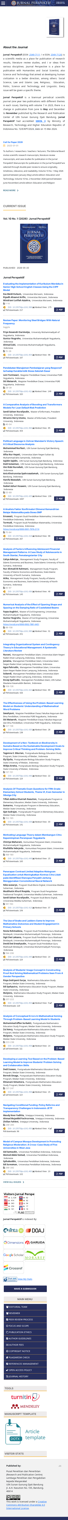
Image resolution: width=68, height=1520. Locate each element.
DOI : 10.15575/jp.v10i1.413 (20, 908)
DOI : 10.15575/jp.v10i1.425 (20, 496)
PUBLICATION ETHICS (20, 1332)
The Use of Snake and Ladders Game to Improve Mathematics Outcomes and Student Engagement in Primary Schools (31, 923)
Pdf (60, 309)
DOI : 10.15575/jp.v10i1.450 (20, 1128)
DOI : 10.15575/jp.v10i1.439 (20, 822)
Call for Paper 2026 (13, 142)
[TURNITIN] (25, 1396)
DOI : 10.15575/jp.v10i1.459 (20, 1046)
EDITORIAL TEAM (18, 1306)
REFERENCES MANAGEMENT (24, 1363)
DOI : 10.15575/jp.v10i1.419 (20, 536)
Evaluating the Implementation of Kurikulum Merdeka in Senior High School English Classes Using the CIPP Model (33, 286)
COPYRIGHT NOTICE (19, 1351)
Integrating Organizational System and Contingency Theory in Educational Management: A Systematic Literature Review (31, 647)
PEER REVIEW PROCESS (21, 1319)
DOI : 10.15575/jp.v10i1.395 (20, 631)
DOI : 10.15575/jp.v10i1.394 (20, 428)
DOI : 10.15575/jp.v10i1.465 (20, 1171)
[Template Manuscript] (25, 1431)
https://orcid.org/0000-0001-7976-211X (21, 529)
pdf (60, 1048)
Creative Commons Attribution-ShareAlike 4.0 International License (26, 1505)
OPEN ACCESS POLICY (20, 1370)
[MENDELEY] (25, 1405)
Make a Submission (25, 1288)
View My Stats (25, 1278)
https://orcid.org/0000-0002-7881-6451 (21, 624)
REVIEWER (14, 1313)
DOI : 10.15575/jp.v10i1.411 (20, 391)
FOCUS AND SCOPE (19, 1325)
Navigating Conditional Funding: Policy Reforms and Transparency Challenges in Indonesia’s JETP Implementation (31, 1108)
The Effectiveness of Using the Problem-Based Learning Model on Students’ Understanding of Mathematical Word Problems (33, 706)
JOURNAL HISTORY (18, 1376)
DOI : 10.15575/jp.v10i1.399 (20, 307)
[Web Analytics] (10, 1278)
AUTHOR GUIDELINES (20, 1338)
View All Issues (12, 1182)
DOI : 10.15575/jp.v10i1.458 (20, 1092)
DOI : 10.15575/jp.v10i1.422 (20, 690)
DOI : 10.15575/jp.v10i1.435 (20, 730)
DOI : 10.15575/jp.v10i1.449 (20, 858)
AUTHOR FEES (16, 1344)
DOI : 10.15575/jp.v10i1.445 (20, 957)
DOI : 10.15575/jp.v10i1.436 (20, 591)
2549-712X (56, 54)
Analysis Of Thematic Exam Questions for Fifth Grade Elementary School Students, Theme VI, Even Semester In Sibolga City (34, 791)
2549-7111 (34, 54)
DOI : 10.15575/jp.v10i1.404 (20, 355)
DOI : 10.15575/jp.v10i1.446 (20, 776)
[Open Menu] (3, 3)
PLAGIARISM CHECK (19, 1357)
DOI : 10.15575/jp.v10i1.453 (20, 1003)
